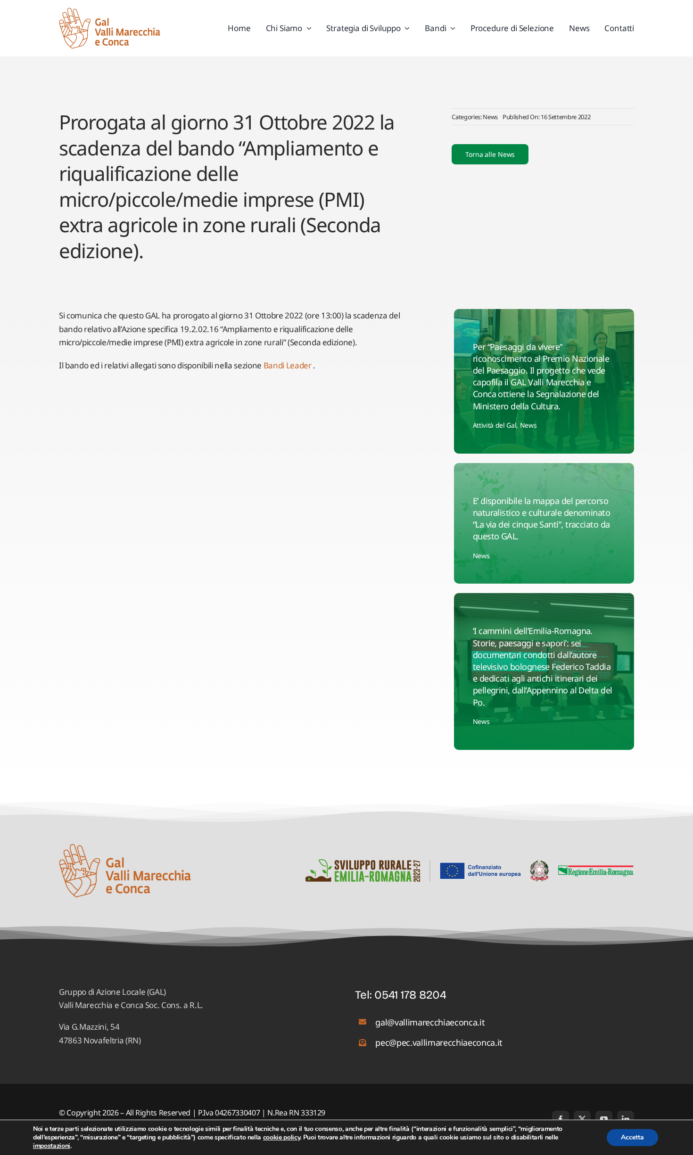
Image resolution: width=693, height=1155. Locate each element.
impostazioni (51, 1146)
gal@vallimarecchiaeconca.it (430, 1022)
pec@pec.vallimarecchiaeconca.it (438, 1042)
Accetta (632, 1137)
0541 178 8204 (410, 994)
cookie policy (281, 1137)
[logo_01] (109, 11)
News (490, 117)
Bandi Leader (288, 365)
